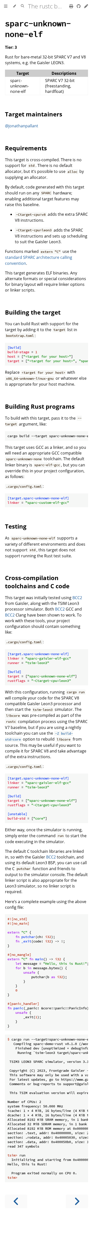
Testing (16, 526)
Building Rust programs (40, 406)
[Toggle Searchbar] (22, 6)
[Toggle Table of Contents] (5, 6)
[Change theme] (14, 6)
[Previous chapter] (16, 1201)
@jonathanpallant (21, 126)
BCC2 (77, 597)
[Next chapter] (77, 1201)
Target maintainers (33, 114)
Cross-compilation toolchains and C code (37, 582)
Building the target (33, 312)
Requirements (26, 148)
